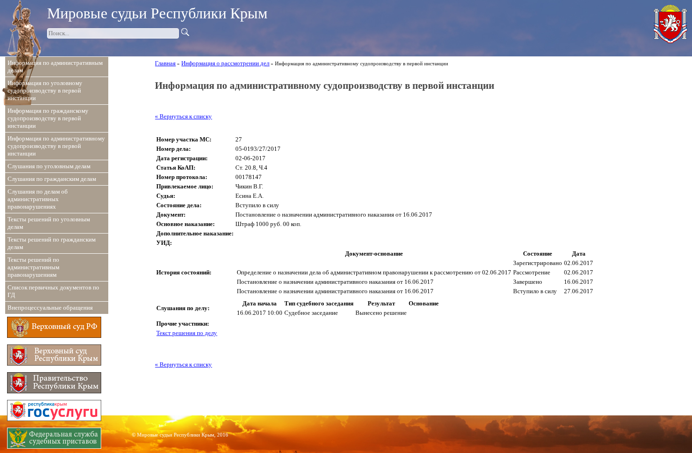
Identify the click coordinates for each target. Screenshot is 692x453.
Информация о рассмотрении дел (225, 63)
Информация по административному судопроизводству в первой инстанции (56, 146)
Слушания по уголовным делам (49, 166)
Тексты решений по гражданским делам (52, 243)
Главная (165, 63)
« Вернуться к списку (183, 116)
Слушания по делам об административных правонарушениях (38, 199)
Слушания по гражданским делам (52, 178)
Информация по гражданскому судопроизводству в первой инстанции (48, 118)
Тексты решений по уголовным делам (49, 223)
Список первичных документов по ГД (53, 291)
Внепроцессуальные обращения (50, 307)
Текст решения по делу (186, 332)
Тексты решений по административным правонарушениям (33, 267)
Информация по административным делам (55, 66)
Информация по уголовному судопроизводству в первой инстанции (45, 90)
